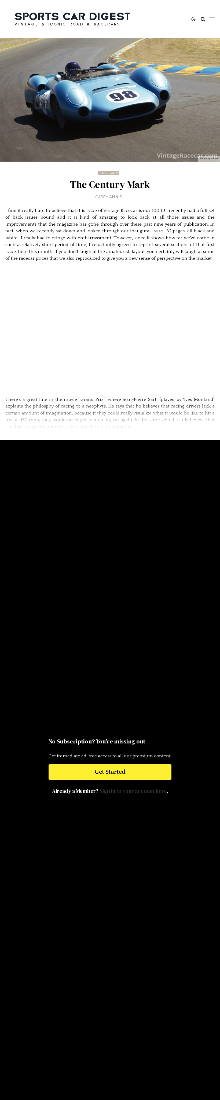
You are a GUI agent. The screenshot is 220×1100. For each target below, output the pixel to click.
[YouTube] (135, 1008)
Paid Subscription (110, 1027)
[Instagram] (119, 1008)
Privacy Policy (110, 1040)
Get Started (110, 772)
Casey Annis (108, 197)
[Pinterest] (127, 1008)
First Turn (109, 173)
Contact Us (110, 1020)
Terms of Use (110, 1034)
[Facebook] (111, 1008)
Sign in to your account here (133, 791)
